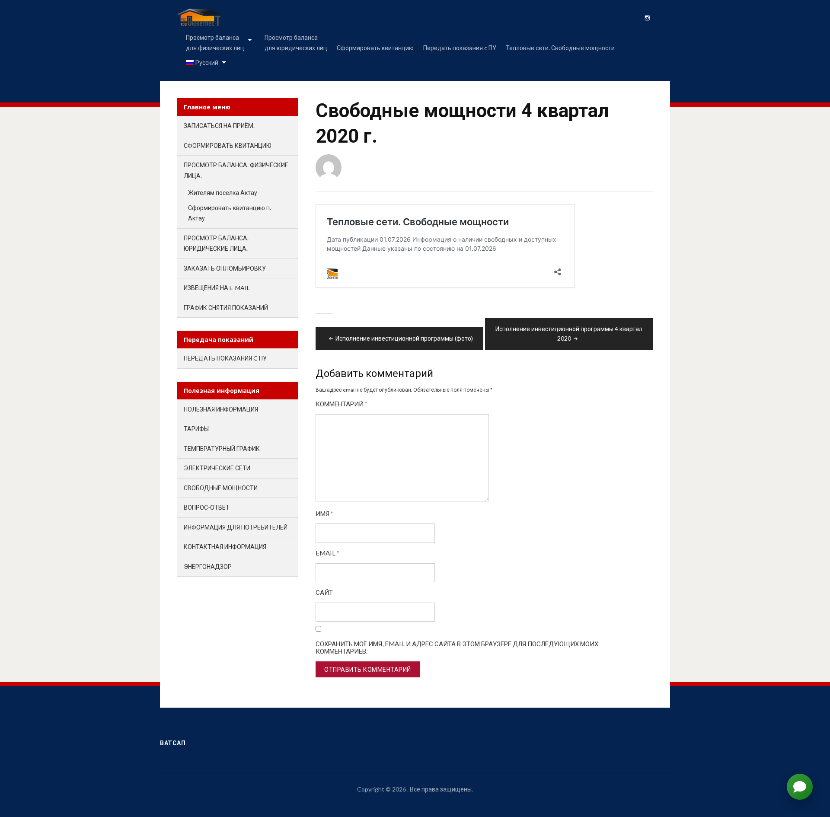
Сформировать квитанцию (375, 47)
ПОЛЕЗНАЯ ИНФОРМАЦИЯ (221, 409)
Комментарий (341, 404)
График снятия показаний (226, 307)
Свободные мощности (221, 487)
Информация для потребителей (235, 527)
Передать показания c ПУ (459, 47)
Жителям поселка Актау (222, 192)
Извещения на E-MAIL (217, 287)
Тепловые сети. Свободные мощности (560, 47)
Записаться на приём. (219, 125)
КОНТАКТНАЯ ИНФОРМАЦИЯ (225, 546)
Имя (324, 513)
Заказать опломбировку (225, 268)
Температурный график (222, 448)
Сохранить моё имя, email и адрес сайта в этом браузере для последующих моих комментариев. (457, 647)
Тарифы (196, 428)
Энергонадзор (208, 566)
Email (327, 553)
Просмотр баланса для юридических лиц (296, 42)
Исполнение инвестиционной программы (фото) (404, 338)
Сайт (324, 592)
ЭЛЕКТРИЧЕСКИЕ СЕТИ (217, 468)
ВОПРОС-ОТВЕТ (207, 507)
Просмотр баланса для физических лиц (215, 42)
